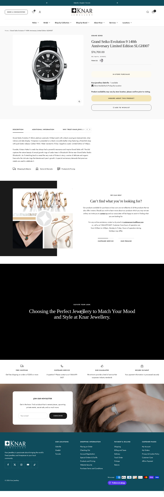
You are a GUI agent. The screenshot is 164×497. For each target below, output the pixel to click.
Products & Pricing (68, 169)
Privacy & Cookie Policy (150, 454)
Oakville (58, 446)
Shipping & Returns (24, 169)
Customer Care (147, 457)
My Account (146, 446)
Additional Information (43, 130)
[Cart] (153, 12)
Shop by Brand (81, 22)
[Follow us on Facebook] (8, 464)
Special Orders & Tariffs (88, 457)
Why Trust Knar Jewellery (74, 130)
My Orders (146, 450)
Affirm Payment (147, 461)
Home (7, 31)
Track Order (118, 457)
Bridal (46, 22)
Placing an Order (86, 446)
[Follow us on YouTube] (28, 464)
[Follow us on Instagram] (21, 464)
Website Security (86, 465)
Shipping (117, 446)
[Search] (147, 12)
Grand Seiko (97, 36)
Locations (126, 22)
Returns (116, 465)
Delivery (117, 454)
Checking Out (85, 450)
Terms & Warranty (46, 169)
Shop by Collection (62, 22)
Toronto (58, 454)
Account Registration (87, 454)
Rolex (34, 22)
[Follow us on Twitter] (14, 464)
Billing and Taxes (120, 450)
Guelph (58, 450)
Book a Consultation (16, 12)
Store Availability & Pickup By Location (107, 85)
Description (18, 130)
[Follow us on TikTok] (34, 464)
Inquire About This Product (121, 98)
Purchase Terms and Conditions (91, 468)
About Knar (98, 22)
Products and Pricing (87, 461)
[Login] (40, 12)
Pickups (117, 461)
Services (112, 22)
